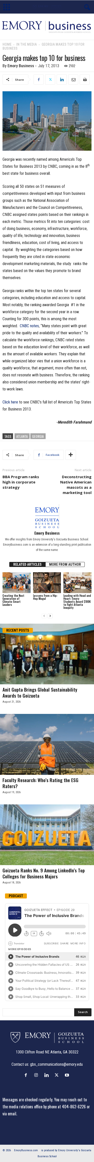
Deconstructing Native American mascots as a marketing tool (75, 484)
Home (7, 44)
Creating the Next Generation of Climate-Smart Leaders (13, 600)
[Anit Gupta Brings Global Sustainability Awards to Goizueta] (47, 654)
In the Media (26, 44)
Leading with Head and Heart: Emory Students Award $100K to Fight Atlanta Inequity (77, 602)
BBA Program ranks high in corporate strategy (21, 482)
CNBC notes (29, 325)
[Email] (73, 79)
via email (9, 1114)
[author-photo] (47, 516)
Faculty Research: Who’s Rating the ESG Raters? (40, 782)
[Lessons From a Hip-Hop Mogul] (47, 582)
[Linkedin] (62, 79)
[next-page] (50, 616)
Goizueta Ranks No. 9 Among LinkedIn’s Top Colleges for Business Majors (44, 873)
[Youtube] (67, 1075)
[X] (50, 79)
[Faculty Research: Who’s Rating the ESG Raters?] (47, 744)
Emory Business (21, 65)
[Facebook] (39, 79)
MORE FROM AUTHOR (65, 564)
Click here (10, 402)
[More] (70, 455)
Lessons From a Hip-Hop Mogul (45, 597)
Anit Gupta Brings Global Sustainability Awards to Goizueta (40, 692)
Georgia (38, 436)
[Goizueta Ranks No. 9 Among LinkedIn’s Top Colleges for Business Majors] (47, 834)
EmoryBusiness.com (26, 1150)
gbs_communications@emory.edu (56, 1064)
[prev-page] (44, 616)
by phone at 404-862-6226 (64, 1107)
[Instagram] (37, 1075)
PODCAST (16, 896)
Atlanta (22, 436)
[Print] (85, 79)
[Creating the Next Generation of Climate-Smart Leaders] (17, 582)
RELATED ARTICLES (27, 564)
